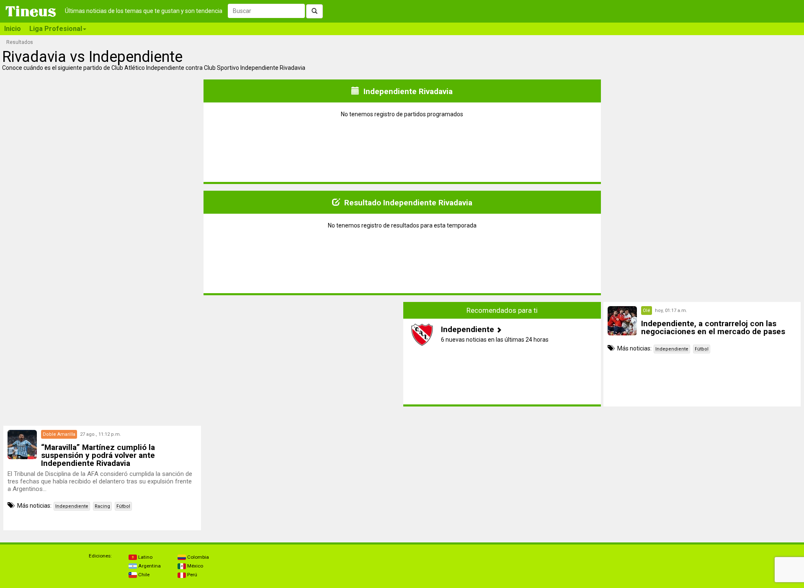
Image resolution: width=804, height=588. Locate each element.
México (194, 566)
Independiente (671, 349)
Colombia (197, 557)
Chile (143, 575)
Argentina (149, 566)
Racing (102, 506)
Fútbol (702, 349)
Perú (191, 575)
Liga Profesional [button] (55, 29)
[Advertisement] (102, 354)
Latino (144, 557)
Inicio (12, 29)
